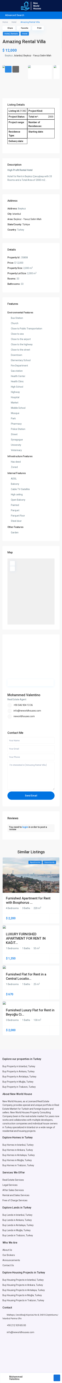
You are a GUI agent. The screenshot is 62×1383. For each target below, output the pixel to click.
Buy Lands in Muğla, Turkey (16, 1230)
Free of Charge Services (14, 1200)
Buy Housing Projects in (14, 1280)
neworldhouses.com (24, 716)
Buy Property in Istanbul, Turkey (18, 1066)
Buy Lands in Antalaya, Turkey (18, 1225)
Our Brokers (8, 1255)
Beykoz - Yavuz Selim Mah (37, 55)
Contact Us (8, 1265)
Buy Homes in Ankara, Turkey (17, 1150)
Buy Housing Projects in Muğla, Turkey (22, 1295)
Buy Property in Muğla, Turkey (17, 1081)
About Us (7, 1250)
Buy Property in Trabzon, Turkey (19, 1087)
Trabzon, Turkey (35, 1300)
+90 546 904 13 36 (23, 705)
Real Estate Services (13, 1180)
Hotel (14, 22)
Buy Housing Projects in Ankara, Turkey (22, 1285)
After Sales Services (13, 1190)
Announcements (11, 1260)
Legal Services (10, 1185)
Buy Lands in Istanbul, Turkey (17, 1215)
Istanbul (18, 55)
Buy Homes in (9, 1160)
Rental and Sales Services (15, 1195)
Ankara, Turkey (24, 1220)
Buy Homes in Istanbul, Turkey (18, 1145)
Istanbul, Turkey (35, 1280)
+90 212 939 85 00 (16, 1325)
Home (5, 22)
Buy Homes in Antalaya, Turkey (18, 1155)
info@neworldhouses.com (27, 710)
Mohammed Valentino (23, 695)
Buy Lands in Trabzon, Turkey (17, 1235)
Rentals (14, 33)
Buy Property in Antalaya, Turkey (19, 1076)
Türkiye (26, 224)
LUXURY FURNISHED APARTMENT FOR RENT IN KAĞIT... (26, 938)
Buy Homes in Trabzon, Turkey (18, 1165)
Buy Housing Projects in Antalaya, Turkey (23, 1290)
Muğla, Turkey (24, 1160)
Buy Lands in (9, 1220)
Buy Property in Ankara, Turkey (18, 1071)
